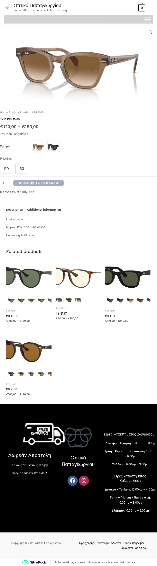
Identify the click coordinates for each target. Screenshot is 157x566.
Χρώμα (5, 146)
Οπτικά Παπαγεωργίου (37, 5)
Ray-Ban (25, 112)
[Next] (29, 283)
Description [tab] (14, 210)
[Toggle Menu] (147, 19)
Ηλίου (14, 112)
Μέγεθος (6, 159)
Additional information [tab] (44, 210)
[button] (150, 32)
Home (4, 112)
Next (49, 300)
